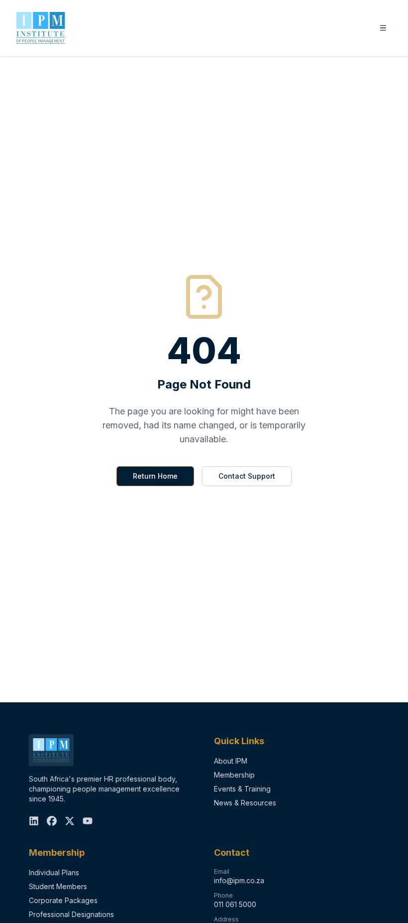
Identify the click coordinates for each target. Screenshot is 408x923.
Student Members (58, 886)
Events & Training (242, 789)
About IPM (230, 761)
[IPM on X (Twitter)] (70, 821)
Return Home (155, 476)
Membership (234, 775)
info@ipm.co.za (239, 880)
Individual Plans (54, 872)
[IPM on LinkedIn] (34, 821)
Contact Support (246, 476)
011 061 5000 (235, 904)
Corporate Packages (63, 900)
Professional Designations (71, 914)
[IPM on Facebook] (52, 821)
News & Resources (245, 802)
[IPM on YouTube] (88, 821)
